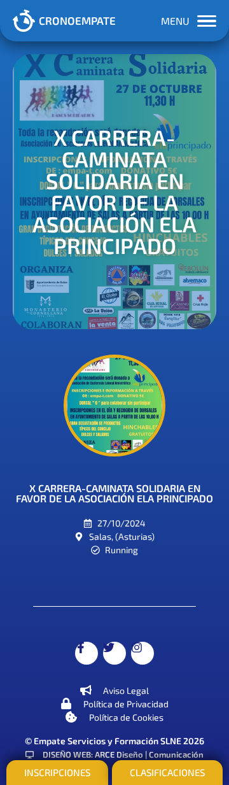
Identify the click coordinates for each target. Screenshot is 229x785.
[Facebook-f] (86, 653)
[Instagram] (142, 653)
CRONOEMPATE (77, 20)
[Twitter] (114, 653)
